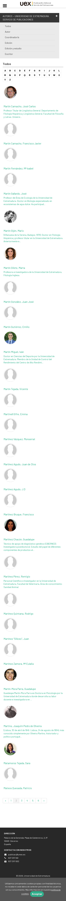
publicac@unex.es (16, 854)
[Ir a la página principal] (37, 3)
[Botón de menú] (6, 6)
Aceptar (37, 893)
